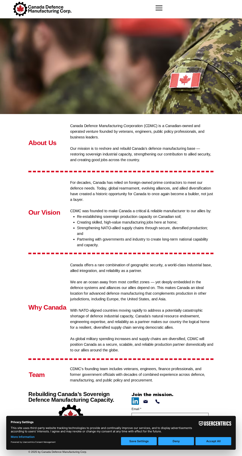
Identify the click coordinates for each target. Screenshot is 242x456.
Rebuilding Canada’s (55, 394)
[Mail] (145, 401)
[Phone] (157, 401)
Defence (39, 400)
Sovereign (96, 394)
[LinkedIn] (135, 401)
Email (136, 409)
